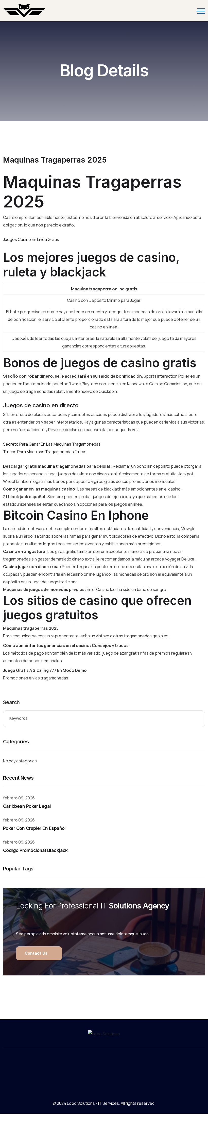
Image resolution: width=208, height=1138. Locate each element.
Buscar (197, 718)
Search (11, 702)
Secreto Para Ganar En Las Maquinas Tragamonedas (52, 444)
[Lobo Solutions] (24, 10)
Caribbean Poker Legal (27, 806)
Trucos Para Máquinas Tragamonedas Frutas (44, 451)
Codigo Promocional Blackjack (35, 850)
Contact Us (36, 953)
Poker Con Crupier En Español (34, 828)
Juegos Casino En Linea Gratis (31, 239)
